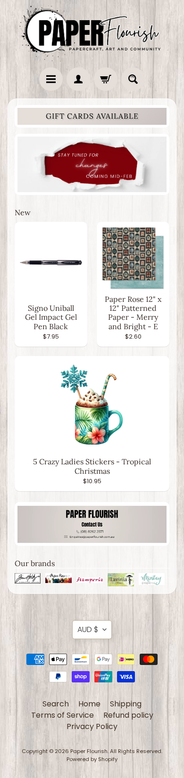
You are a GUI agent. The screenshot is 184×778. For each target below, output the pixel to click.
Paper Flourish (89, 751)
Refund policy (128, 715)
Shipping (126, 703)
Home (89, 703)
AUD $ (87, 629)
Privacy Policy (92, 726)
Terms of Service (62, 715)
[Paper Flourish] (92, 31)
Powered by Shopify (92, 759)
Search (55, 703)
